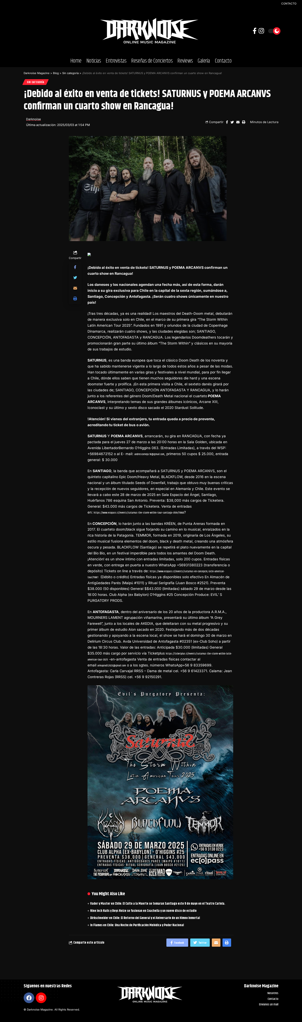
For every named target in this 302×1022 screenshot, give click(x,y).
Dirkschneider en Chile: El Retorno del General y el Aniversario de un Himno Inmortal (145, 918)
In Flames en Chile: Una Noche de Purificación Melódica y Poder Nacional (137, 925)
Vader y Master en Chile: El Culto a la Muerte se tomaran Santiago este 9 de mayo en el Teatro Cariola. (157, 903)
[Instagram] (41, 997)
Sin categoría (35, 82)
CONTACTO (288, 3)
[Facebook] (29, 997)
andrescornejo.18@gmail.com (149, 454)
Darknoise (33, 119)
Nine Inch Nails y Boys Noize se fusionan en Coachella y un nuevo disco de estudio (143, 910)
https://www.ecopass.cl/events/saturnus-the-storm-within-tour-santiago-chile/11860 (139, 513)
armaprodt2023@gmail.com (111, 666)
